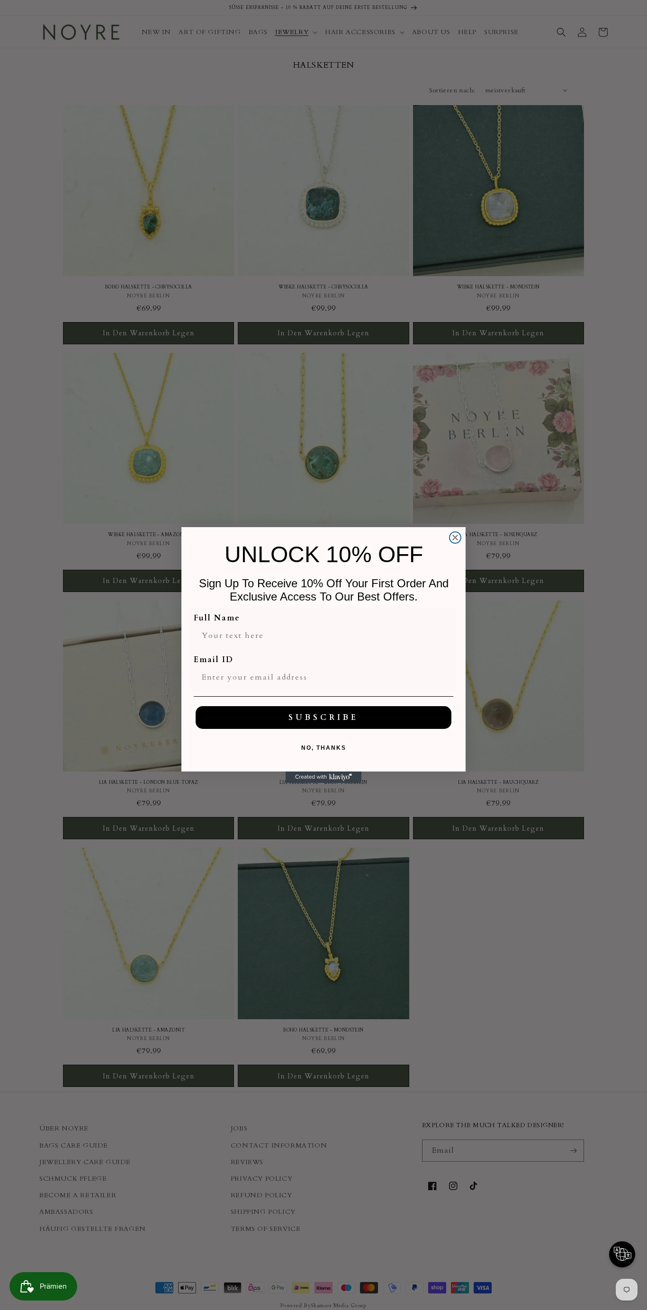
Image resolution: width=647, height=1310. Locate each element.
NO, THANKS (323, 748)
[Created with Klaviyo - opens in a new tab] (323, 777)
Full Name (217, 618)
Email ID (214, 660)
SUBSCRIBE (323, 717)
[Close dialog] (455, 537)
